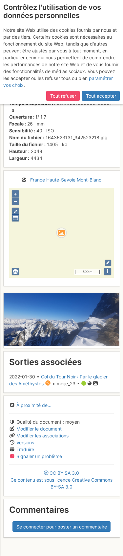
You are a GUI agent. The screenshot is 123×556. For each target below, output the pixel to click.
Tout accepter (101, 96)
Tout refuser (63, 96)
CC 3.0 (61, 479)
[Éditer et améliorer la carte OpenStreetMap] (108, 263)
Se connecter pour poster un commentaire (61, 526)
